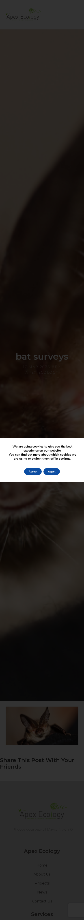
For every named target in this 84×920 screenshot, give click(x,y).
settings (64, 459)
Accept (33, 471)
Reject (51, 471)
